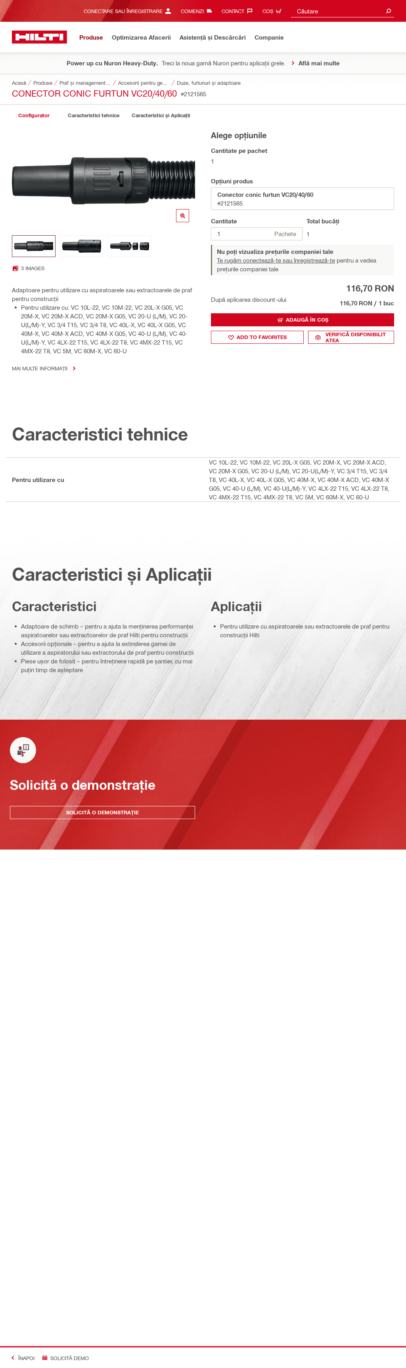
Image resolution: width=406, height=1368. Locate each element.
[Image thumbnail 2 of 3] (81, 246)
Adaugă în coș (307, 319)
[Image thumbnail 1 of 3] (34, 246)
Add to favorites (262, 337)
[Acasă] (39, 37)
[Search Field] (388, 10)
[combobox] (342, 10)
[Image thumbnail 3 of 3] (129, 246)
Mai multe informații (39, 368)
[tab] (33, 115)
